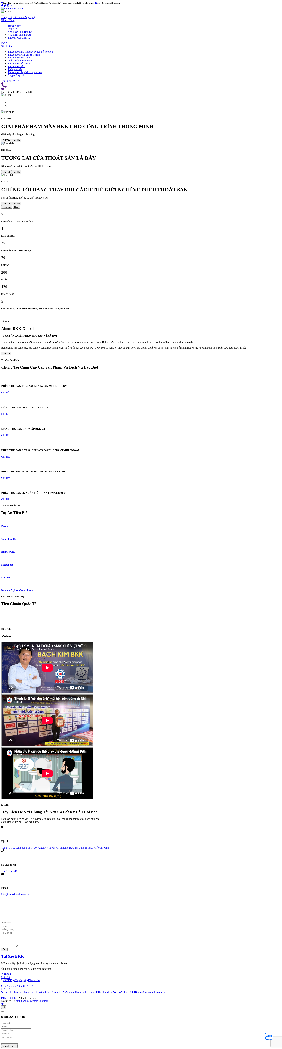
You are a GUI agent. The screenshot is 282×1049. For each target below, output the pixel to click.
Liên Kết (5, 977)
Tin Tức (5, 80)
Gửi (4, 949)
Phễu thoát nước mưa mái (21, 60)
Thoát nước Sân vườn (19, 63)
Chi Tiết (6, 140)
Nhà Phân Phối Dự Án (19, 34)
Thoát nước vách (16, 66)
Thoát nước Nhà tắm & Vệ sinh (24, 54)
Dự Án (5, 43)
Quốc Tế (12, 28)
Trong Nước (14, 26)
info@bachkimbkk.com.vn (15, 894)
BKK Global (10, 998)
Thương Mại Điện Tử (19, 37)
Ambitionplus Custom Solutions (31, 1000)
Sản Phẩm (6, 46)
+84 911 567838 (9, 871)
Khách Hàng (8, 20)
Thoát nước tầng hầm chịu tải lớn (25, 72)
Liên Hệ (14, 80)
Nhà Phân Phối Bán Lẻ (20, 31)
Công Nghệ (29, 17)
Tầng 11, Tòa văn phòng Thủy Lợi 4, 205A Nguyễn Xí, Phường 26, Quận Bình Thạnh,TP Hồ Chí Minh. (55, 847)
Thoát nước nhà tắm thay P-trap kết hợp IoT (30, 51)
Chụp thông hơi (16, 75)
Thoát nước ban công (19, 57)
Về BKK (18, 17)
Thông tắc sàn (15, 69)
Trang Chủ (6, 17)
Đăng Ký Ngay (9, 1046)
